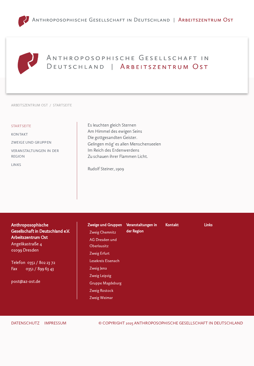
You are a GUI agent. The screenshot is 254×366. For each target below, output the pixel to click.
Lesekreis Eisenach (105, 260)
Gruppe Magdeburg (105, 283)
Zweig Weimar (101, 297)
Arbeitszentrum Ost (29, 105)
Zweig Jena (98, 268)
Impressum (55, 323)
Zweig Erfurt (100, 253)
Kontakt (19, 134)
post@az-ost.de (25, 281)
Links (16, 165)
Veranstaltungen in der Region (35, 153)
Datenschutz (25, 323)
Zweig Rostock (101, 290)
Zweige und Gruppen (31, 142)
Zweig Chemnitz (103, 232)
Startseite (21, 126)
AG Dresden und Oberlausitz (103, 242)
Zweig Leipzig (100, 275)
